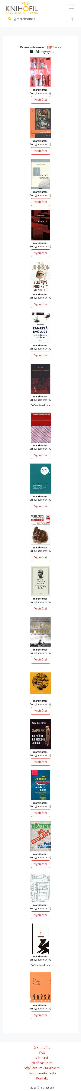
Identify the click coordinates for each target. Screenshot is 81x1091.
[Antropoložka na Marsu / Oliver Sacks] (40, 378)
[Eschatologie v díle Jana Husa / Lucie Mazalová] (40, 683)
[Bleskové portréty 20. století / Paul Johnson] (40, 276)
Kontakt (42, 1078)
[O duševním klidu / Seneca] (40, 581)
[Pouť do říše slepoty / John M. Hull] (40, 123)
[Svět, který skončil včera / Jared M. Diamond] (40, 632)
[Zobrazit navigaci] (71, 8)
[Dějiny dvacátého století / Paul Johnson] (40, 836)
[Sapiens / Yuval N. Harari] (40, 734)
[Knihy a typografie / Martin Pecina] (40, 938)
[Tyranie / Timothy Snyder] (40, 225)
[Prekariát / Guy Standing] (40, 987)
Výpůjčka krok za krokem (42, 1068)
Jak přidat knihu (42, 1063)
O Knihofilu (42, 1047)
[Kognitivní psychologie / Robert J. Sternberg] (40, 427)
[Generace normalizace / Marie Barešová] (40, 72)
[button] (72, 19)
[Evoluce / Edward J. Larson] (40, 174)
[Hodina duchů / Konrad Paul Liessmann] (40, 478)
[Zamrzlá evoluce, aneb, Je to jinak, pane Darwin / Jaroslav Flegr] (40, 327)
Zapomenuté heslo (42, 1073)
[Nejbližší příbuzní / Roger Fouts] (40, 530)
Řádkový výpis (43, 52)
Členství (42, 1058)
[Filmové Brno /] (40, 887)
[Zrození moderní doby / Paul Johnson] (40, 785)
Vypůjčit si (40, 99)
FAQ (42, 1053)
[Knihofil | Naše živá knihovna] (22, 8)
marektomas (40, 89)
